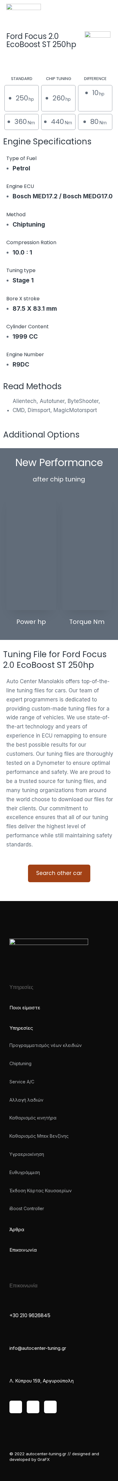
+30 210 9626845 (29, 1315)
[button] (107, 9)
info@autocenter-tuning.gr (37, 1348)
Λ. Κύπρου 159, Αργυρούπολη (41, 1381)
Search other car (59, 873)
